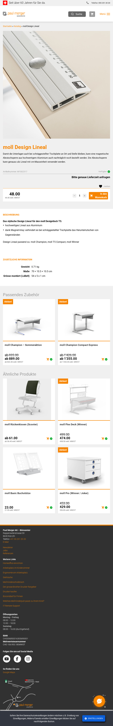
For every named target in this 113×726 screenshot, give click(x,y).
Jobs (5, 550)
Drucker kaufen (10, 591)
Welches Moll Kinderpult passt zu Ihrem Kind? (23, 601)
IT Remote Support (11, 606)
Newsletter (8, 547)
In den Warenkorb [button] (101, 195)
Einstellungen (95, 718)
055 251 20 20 (100, 3)
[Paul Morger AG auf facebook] (19, 661)
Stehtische (8, 577)
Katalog (17, 26)
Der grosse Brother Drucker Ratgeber (19, 587)
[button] (74, 195)
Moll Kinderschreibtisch (13, 582)
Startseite (7, 26)
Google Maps (9, 672)
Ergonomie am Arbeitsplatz (15, 572)
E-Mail (6, 542)
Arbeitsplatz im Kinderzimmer (16, 568)
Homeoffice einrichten (13, 563)
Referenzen (8, 553)
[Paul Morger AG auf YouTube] (8, 661)
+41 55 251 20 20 (18, 539)
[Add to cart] (47, 359)
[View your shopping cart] (92, 14)
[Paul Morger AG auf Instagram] (29, 661)
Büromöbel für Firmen (13, 596)
